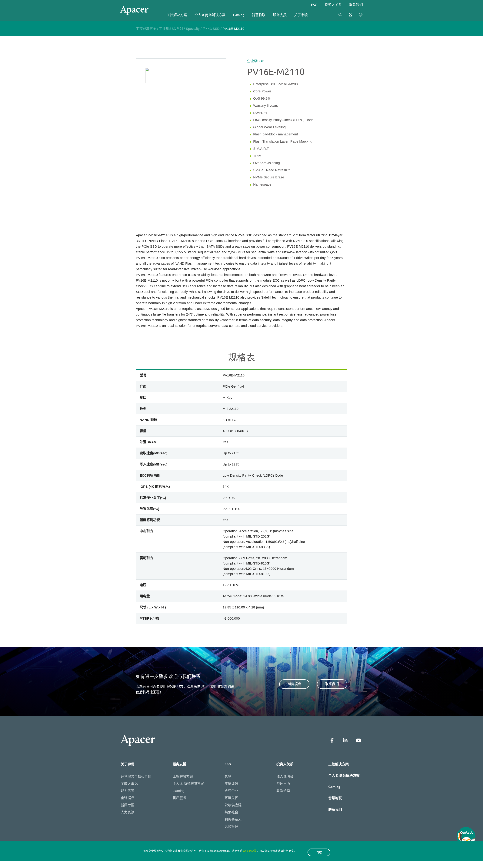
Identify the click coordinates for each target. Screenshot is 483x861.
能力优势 (127, 791)
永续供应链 (233, 805)
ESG (314, 5)
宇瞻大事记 (129, 784)
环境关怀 (231, 798)
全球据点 (127, 798)
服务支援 (280, 15)
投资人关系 (333, 5)
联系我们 (356, 5)
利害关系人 (233, 819)
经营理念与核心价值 (136, 776)
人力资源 (127, 812)
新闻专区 (127, 805)
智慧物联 (258, 15)
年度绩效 (231, 784)
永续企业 (231, 791)
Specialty (193, 29)
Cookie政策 (250, 850)
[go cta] (466, 836)
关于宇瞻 (301, 15)
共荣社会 (231, 812)
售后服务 (179, 798)
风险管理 (231, 827)
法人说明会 (284, 776)
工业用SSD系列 (171, 29)
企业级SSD (211, 29)
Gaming (238, 15)
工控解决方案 (177, 15)
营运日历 (283, 784)
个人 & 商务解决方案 (210, 15)
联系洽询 (283, 791)
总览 (228, 776)
